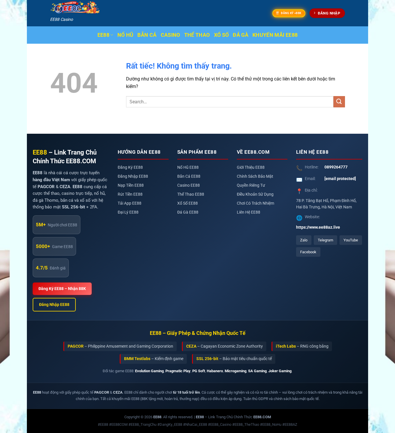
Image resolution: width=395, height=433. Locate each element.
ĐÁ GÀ (240, 35)
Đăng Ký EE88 (130, 167)
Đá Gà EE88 (187, 212)
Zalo (303, 240)
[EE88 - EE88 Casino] (75, 7)
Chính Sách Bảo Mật (255, 176)
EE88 (103, 35)
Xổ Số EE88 (187, 203)
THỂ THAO (197, 35)
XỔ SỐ (221, 35)
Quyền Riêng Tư (251, 185)
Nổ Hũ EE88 (188, 167)
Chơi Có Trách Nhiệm (255, 203)
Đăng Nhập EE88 (54, 304)
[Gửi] (339, 101)
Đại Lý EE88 (128, 212)
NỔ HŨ (125, 35)
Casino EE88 (188, 185)
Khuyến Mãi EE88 (275, 35)
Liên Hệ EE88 (248, 212)
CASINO (170, 35)
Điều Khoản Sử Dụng (255, 194)
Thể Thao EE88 (190, 194)
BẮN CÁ (146, 35)
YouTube (351, 240)
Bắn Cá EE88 (188, 176)
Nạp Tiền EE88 (131, 185)
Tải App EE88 (129, 203)
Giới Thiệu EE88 (251, 167)
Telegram (325, 240)
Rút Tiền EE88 (130, 194)
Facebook (308, 252)
